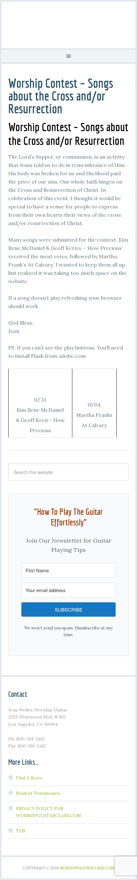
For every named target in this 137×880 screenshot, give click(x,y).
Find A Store (29, 778)
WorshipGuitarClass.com (87, 867)
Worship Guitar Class (68, 24)
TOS (20, 831)
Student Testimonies (38, 793)
